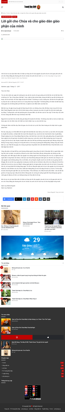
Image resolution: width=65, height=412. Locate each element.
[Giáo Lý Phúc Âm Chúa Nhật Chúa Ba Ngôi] (6, 330)
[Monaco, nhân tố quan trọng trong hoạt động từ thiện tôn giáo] (6, 278)
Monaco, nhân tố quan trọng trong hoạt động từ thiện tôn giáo (29, 275)
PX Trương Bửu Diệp (7, 371)
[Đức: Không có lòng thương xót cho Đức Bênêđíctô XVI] (10, 217)
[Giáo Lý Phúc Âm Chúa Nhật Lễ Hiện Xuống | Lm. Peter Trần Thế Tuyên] (6, 322)
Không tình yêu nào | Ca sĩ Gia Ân (21, 268)
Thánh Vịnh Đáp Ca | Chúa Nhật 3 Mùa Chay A (24, 298)
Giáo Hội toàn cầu (15, 13)
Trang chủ (6, 409)
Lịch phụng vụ (5, 376)
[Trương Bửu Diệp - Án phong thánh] (32, 7)
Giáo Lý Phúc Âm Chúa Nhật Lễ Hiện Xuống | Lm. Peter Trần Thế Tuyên (31, 319)
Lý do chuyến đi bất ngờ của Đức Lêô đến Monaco (25, 283)
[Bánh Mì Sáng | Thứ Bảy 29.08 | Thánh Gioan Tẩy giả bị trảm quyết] (6, 344)
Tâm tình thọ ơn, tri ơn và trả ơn (15, 1)
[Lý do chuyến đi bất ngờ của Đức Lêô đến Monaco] (6, 285)
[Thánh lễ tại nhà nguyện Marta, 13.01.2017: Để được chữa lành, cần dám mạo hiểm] (54, 217)
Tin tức (8, 13)
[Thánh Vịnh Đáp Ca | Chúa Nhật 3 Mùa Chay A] (6, 301)
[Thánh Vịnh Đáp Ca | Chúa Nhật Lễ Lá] (6, 293)
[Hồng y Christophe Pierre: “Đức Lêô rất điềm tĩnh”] (32, 215)
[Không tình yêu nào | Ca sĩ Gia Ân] (6, 270)
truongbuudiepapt (7, 30)
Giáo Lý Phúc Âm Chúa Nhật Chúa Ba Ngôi (23, 327)
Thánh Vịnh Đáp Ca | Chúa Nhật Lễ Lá (22, 290)
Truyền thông (5, 373)
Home (4, 13)
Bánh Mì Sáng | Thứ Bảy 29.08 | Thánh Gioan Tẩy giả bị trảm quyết (30, 342)
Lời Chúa (4, 368)
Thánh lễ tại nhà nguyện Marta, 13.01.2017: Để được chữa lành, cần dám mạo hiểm (53, 227)
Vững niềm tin (5, 365)
